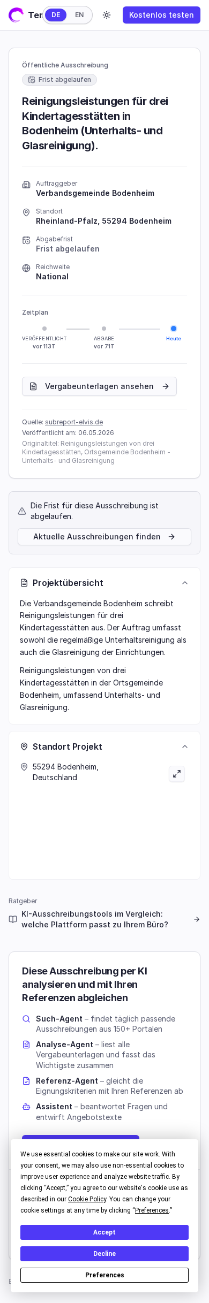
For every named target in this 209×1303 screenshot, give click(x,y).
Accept (104, 1232)
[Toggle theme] (106, 15)
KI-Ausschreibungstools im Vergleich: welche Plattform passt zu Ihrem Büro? (94, 919)
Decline (104, 1254)
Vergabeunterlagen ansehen (99, 386)
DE (55, 15)
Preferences (104, 1275)
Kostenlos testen (161, 14)
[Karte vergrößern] (146, 814)
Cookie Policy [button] (87, 1199)
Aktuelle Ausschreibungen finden (97, 536)
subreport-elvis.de (74, 422)
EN (79, 15)
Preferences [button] (152, 1210)
